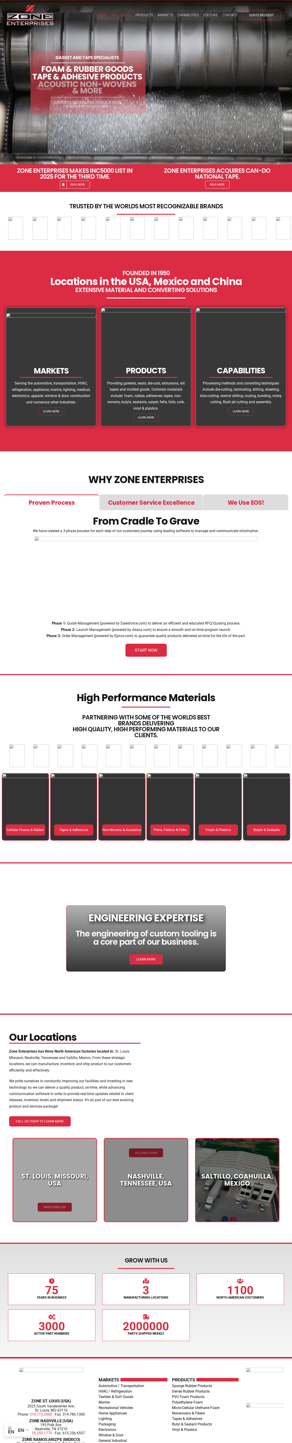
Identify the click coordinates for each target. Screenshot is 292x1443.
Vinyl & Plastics (184, 1429)
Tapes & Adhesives (187, 1419)
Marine (104, 1402)
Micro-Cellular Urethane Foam (196, 1408)
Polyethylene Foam (187, 1402)
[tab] (51, 502)
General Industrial (113, 1440)
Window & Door (111, 1435)
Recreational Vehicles (116, 1408)
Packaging (107, 1424)
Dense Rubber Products (191, 1391)
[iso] (264, 1405)
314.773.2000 (41, 1414)
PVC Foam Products (188, 1397)
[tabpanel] (146, 586)
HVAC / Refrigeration (115, 1391)
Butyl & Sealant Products (192, 1424)
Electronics (107, 1429)
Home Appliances (113, 1413)
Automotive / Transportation (121, 1386)
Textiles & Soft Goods (116, 1397)
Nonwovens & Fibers (188, 1413)
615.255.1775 (41, 1433)
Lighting (105, 1419)
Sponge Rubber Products (192, 1386)
